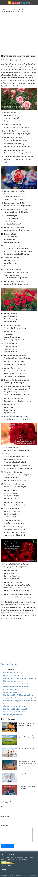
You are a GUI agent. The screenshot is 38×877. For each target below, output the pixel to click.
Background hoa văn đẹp (12, 692)
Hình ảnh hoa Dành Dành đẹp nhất (15, 709)
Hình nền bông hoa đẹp (11, 673)
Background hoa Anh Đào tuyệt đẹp (15, 687)
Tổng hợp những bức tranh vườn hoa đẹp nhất (19, 698)
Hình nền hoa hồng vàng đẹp (13, 681)
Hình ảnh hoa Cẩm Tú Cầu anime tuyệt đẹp (18, 695)
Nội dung (4, 826)
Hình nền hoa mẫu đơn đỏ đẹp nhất (15, 684)
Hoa (15, 664)
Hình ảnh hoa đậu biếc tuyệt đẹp (14, 712)
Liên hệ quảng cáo (6, 865)
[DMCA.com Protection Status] (7, 862)
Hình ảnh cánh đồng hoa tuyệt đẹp (15, 706)
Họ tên (3, 807)
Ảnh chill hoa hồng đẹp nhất (13, 675)
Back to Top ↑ (33, 875)
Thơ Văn (5, 60)
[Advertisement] (19, 33)
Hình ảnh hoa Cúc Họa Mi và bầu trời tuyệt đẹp (19, 678)
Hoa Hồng (9, 664)
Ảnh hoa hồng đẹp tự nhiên (12, 714)
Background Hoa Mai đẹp (12, 689)
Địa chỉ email (5, 816)
